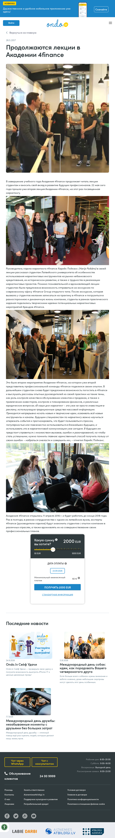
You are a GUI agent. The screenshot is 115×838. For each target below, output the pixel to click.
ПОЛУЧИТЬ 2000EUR (57, 587)
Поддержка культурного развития (41, 799)
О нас (7, 799)
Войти (11, 22)
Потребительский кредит (36, 803)
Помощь (8, 789)
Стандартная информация (57, 594)
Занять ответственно (34, 789)
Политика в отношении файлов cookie (86, 803)
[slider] (53, 549)
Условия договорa (76, 789)
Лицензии (9, 803)
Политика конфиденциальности (83, 799)
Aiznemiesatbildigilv (34, 794)
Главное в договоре (77, 794)
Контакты (9, 794)
